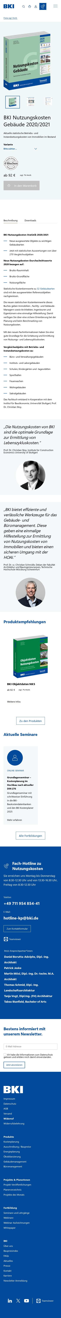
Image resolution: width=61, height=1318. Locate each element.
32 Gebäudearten (46, 288)
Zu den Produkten (30, 721)
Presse (7, 1265)
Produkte (9, 1136)
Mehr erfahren (14, 820)
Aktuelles (8, 1260)
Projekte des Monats (14, 1194)
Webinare (8, 1217)
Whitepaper (10, 1227)
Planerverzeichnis (12, 1189)
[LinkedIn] (10, 1300)
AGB (6, 1108)
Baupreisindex (11, 1250)
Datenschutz (10, 1103)
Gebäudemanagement (15, 1161)
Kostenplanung (11, 1141)
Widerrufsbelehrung (14, 1123)
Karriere (8, 1275)
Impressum (9, 1098)
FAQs (6, 1255)
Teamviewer (15, 939)
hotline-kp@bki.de (21, 918)
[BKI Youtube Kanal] (26, 1300)
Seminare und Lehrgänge (16, 1212)
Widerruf (9, 1118)
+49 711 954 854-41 (22, 903)
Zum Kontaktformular (17, 928)
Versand (8, 1113)
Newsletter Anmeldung (15, 1280)
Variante (8, 144)
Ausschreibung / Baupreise (17, 1146)
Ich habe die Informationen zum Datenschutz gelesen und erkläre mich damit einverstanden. (28, 1055)
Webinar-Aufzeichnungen (17, 1222)
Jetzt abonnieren (14, 1064)
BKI (5, 1240)
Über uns (8, 1245)
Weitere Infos (14, 701)
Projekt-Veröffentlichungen (17, 1184)
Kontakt (7, 1270)
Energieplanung (12, 1151)
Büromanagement (13, 1166)
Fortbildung (10, 1207)
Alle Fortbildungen (30, 836)
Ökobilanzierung (12, 1156)
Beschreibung (10, 220)
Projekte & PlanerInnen (17, 1179)
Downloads (30, 220)
